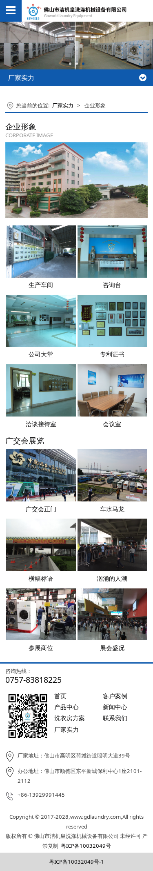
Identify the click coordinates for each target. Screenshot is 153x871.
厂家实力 (62, 105)
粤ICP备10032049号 (86, 845)
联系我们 (115, 718)
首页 (60, 696)
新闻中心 (115, 707)
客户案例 (115, 696)
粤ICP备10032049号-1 (76, 861)
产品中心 (66, 707)
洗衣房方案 (69, 718)
